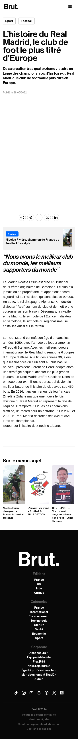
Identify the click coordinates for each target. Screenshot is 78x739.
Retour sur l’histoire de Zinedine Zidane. (32, 426)
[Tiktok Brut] (16, 692)
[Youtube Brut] (31, 692)
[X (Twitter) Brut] (54, 692)
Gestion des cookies (39, 729)
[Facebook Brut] (46, 692)
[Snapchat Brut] (39, 692)
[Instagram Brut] (23, 692)
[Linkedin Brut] (61, 692)
